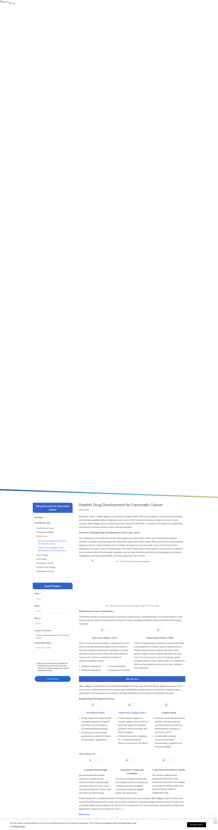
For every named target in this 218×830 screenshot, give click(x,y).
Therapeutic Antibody (44, 532)
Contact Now (53, 679)
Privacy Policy (19, 826)
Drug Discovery (149, 4)
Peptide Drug (41, 536)
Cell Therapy (41, 559)
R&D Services (168, 4)
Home (84, 4)
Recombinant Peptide (95, 713)
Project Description (43, 643)
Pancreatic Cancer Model (101, 4)
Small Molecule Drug (44, 528)
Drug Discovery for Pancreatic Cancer (91, 261)
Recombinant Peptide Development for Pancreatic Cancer (52, 542)
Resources (185, 4)
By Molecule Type (42, 523)
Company (197, 4)
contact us (118, 809)
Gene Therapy (42, 555)
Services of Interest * (43, 631)
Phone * (38, 618)
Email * (37, 606)
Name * (38, 594)
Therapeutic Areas (128, 4)
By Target (39, 517)
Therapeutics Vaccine (45, 563)
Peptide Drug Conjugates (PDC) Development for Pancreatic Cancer (52, 549)
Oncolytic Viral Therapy (46, 567)
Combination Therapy (45, 571)
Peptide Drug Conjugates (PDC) (132, 713)
